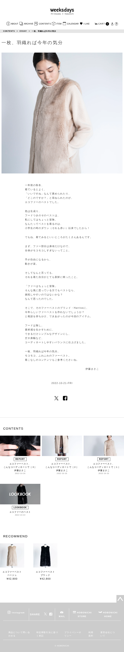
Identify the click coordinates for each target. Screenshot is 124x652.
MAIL (62, 616)
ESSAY (23, 31)
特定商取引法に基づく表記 (47, 634)
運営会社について (107, 634)
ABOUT (14, 24)
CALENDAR (73, 24)
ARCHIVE (28, 24)
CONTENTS (45, 24)
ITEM (59, 24)
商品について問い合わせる (19, 634)
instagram (18, 612)
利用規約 (90, 634)
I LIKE (87, 24)
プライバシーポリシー (72, 634)
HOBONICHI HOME (110, 614)
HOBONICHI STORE (84, 614)
